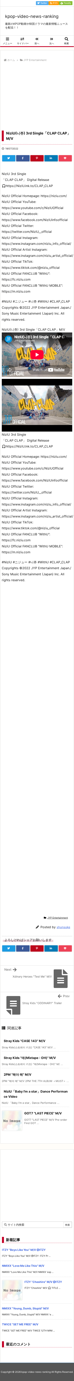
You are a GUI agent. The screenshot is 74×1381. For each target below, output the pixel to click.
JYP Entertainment (35, 60)
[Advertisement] (37, 97)
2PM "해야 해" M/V (17, 1074)
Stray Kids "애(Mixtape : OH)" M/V (30, 1058)
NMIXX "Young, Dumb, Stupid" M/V (25, 1308)
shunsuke (63, 927)
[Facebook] (22, 158)
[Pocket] (65, 158)
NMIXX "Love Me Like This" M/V (23, 1265)
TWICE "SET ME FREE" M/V (20, 1324)
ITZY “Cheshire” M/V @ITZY (43, 1281)
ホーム (11, 60)
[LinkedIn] (51, 158)
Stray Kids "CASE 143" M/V (24, 1041)
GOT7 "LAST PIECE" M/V (43, 1113)
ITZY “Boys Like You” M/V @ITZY (24, 1249)
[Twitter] (8, 158)
